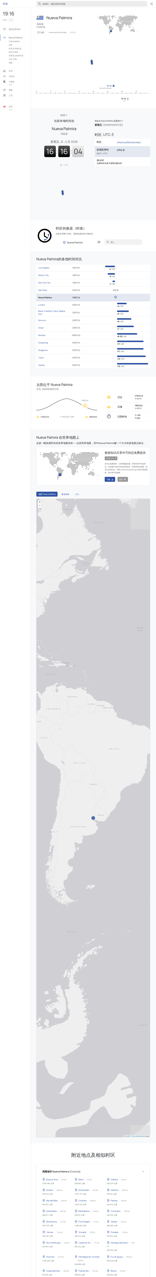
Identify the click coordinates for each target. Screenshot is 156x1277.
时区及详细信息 (15, 48)
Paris (55, 311)
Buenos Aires (50, 1179)
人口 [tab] (77, 494)
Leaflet (127, 1136)
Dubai (40, 327)
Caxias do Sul (82, 1242)
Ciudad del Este (51, 1271)
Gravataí (80, 1232)
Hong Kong (43, 342)
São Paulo (42, 290)
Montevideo (82, 1190)
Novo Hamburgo (51, 1242)
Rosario (47, 1190)
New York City (44, 282)
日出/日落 (13, 59)
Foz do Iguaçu (115, 1256)
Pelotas (112, 1200)
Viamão (112, 1221)
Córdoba (81, 1200)
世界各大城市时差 (16, 55)
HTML (64, 165)
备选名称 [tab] (65, 494)
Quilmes (112, 1179)
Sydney (41, 365)
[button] (16, 76)
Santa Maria (49, 1211)
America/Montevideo (129, 142)
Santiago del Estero (117, 1242)
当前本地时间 (14, 41)
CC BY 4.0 (111, 458)
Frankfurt (48, 311)
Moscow (42, 320)
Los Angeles (43, 267)
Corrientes (114, 1211)
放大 (122, 479)
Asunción (48, 1256)
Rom (40, 314)
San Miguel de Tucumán (87, 1256)
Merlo (79, 1179)
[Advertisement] (93, 61)
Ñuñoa (111, 1271)
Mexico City (43, 275)
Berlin (40, 311)
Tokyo (41, 357)
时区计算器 (13, 52)
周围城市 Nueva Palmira (61, 1171)
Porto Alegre (82, 1221)
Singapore (43, 350)
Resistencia (49, 1221)
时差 (10, 45)
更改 (11, 20)
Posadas (113, 1232)
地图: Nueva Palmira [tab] (47, 494)
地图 (10, 62)
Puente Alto (82, 1271)
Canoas (47, 1232)
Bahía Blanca (82, 1211)
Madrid (62, 311)
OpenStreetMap (137, 1136)
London (41, 305)
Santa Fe (112, 1190)
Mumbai (41, 335)
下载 (110, 479)
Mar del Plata (50, 1200)
